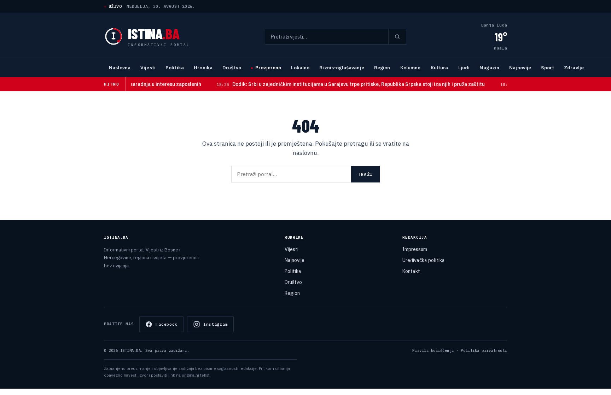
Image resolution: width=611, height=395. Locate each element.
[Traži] (397, 36)
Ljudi (464, 67)
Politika (174, 67)
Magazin (489, 67)
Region (382, 67)
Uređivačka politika (423, 260)
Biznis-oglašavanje (341, 67)
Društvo (231, 67)
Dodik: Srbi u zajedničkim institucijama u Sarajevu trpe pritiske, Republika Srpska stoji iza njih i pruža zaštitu (342, 84)
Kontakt (411, 271)
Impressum (414, 249)
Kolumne (410, 67)
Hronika (203, 67)
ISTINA (153, 33)
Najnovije (520, 67)
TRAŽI (365, 174)
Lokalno (300, 67)
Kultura (439, 67)
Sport (547, 67)
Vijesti (148, 67)
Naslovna (119, 67)
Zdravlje (574, 67)
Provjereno (268, 67)
